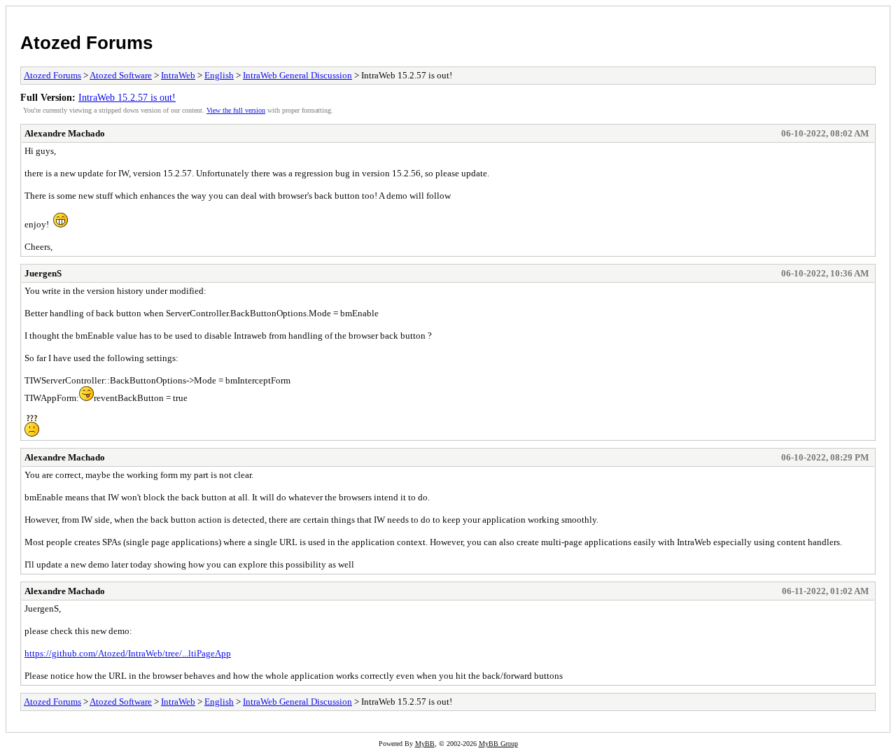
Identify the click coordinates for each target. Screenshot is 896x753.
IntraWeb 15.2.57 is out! (127, 97)
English (219, 75)
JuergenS (43, 273)
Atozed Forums (86, 42)
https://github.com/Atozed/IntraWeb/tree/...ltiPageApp (127, 653)
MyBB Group (498, 743)
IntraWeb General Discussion (297, 75)
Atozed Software (121, 75)
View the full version (235, 110)
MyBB (425, 743)
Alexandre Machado (64, 133)
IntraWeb (178, 75)
